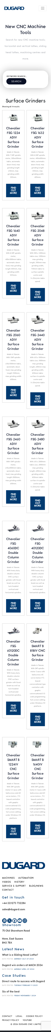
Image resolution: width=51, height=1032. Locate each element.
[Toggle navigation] (43, 8)
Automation (26, 878)
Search (16, 81)
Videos (6, 882)
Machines (8, 878)
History (19, 882)
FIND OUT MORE (13, 190)
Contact (8, 890)
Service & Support (14, 886)
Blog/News (36, 886)
